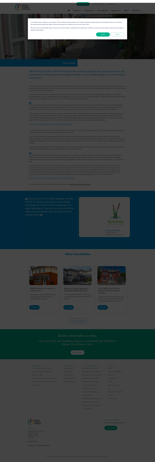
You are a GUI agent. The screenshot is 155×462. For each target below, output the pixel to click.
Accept (103, 34)
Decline (117, 34)
